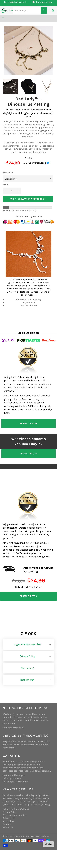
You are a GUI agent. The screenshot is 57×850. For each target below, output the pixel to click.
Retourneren (27, 679)
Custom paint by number (15, 781)
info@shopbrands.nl (17, 2)
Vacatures (8, 827)
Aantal (6, 185)
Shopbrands (15, 836)
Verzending (27, 668)
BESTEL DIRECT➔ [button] (28, 423)
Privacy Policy (27, 656)
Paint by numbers (12, 778)
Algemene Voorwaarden (27, 644)
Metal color (8, 172)
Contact (7, 824)
